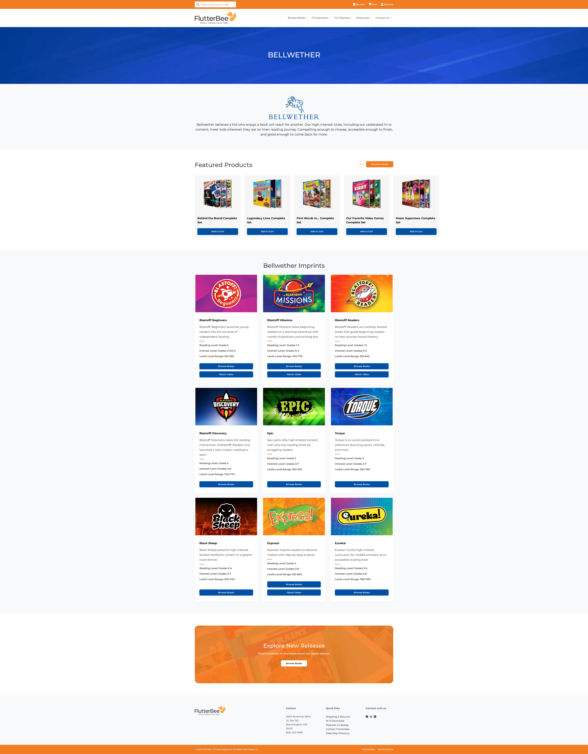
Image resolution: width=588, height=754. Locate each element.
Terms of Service (385, 749)
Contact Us (382, 17)
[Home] (215, 17)
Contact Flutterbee (337, 729)
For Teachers (342, 17)
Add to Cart (217, 231)
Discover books (379, 164)
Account (388, 4)
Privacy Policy (368, 749)
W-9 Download (335, 720)
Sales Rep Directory (338, 733)
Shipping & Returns (338, 716)
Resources (362, 17)
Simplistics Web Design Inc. (245, 749)
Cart (374, 4)
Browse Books (296, 17)
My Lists (360, 4)
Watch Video (226, 374)
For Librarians (320, 17)
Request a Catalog (337, 725)
